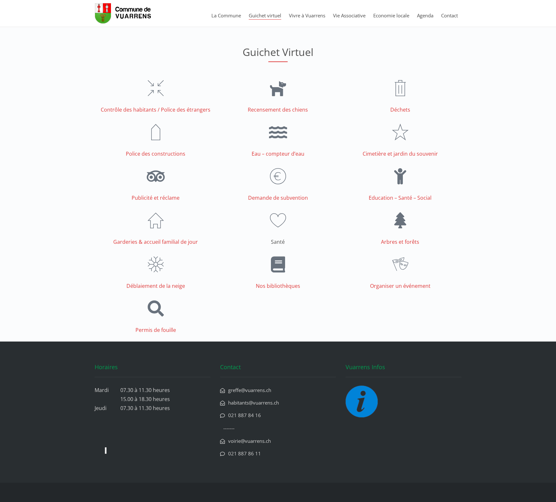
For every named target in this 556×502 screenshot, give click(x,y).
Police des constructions (155, 153)
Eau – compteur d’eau (278, 153)
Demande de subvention (278, 197)
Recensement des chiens (278, 109)
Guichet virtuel (265, 15)
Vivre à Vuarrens (307, 15)
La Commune (226, 15)
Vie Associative (349, 15)
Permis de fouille (155, 329)
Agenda (425, 15)
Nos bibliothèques (278, 285)
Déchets (400, 109)
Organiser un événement (400, 285)
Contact (449, 15)
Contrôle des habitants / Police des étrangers (155, 109)
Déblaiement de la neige (155, 285)
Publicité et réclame (156, 197)
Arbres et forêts (400, 241)
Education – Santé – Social (400, 197)
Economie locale (391, 15)
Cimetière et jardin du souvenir (400, 153)
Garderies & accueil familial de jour (155, 241)
